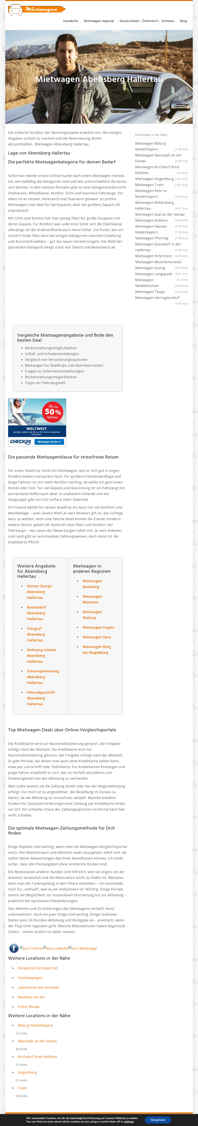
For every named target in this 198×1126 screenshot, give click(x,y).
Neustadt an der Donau (37, 1041)
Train (22, 1088)
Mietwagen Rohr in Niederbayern (161, 193)
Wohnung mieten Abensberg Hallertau (41, 655)
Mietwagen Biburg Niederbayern (161, 146)
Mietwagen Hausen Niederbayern (161, 229)
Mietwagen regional (99, 21)
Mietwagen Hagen (98, 627)
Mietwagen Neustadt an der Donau (161, 158)
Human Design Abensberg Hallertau (39, 592)
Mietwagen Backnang (92, 584)
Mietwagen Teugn (161, 291)
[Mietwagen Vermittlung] (37, 9)
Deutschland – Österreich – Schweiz (147, 21)
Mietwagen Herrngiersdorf (161, 298)
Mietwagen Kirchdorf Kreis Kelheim (161, 170)
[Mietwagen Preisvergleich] (37, 422)
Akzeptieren (158, 1120)
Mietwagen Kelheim (161, 220)
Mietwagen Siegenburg (161, 178)
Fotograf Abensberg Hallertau (36, 634)
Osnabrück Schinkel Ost (38, 968)
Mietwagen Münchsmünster (161, 262)
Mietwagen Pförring (161, 238)
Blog (183, 21)
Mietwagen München (92, 599)
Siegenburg (27, 1072)
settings (129, 1121)
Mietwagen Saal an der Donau (161, 214)
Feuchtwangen (30, 977)
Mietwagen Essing (161, 268)
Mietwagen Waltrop (92, 615)
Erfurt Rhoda (28, 1006)
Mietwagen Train (161, 184)
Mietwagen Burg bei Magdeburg (97, 649)
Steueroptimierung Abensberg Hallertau (43, 677)
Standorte (70, 21)
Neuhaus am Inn (31, 997)
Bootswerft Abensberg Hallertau (36, 613)
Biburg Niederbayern (35, 1025)
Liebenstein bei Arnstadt (38, 987)
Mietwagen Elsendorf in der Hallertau (161, 247)
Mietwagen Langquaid (161, 274)
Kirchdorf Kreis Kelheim (37, 1056)
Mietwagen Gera (97, 637)
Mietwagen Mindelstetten (161, 282)
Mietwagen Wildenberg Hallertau (161, 205)
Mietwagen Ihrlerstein (161, 256)
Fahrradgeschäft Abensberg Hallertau (41, 698)
